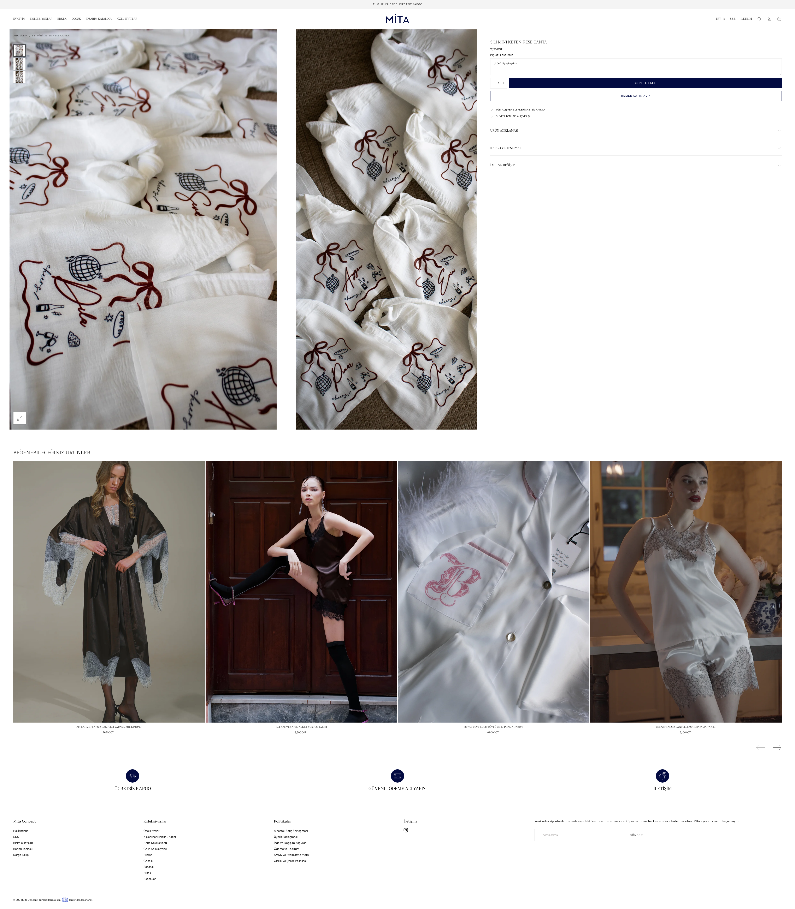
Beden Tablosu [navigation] (23, 848)
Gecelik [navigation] (148, 860)
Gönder (636, 834)
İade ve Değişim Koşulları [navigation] (290, 842)
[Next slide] (777, 747)
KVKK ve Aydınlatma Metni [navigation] (291, 854)
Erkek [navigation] (147, 872)
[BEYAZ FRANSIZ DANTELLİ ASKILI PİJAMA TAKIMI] (686, 592)
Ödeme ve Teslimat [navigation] (286, 848)
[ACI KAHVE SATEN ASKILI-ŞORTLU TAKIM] (301, 592)
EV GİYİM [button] (19, 19)
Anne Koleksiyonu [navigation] (155, 842)
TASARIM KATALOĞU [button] (99, 19)
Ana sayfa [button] (20, 35)
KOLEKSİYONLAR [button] (41, 19)
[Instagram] (406, 830)
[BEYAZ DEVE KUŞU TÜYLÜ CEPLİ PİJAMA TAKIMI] (493, 592)
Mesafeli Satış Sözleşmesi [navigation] (291, 830)
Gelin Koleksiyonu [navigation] (155, 848)
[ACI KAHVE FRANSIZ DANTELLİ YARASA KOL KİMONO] (109, 592)
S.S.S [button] (733, 19)
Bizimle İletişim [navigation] (23, 842)
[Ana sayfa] (397, 19)
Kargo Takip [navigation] (21, 854)
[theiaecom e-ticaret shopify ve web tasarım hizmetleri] (65, 899)
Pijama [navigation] (147, 854)
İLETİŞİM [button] (746, 19)
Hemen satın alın (636, 95)
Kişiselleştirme (501, 55)
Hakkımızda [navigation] (20, 830)
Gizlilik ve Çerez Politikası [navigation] (290, 860)
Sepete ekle (645, 82)
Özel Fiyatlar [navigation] (151, 830)
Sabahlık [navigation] (148, 866)
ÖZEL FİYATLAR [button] (127, 19)
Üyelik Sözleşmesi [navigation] (286, 836)
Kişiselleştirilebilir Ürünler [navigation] (159, 836)
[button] (720, 19)
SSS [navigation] (16, 836)
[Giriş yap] (769, 19)
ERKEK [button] (62, 19)
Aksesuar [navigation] (149, 878)
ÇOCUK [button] (76, 19)
